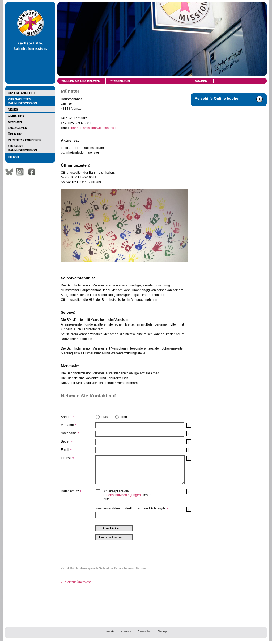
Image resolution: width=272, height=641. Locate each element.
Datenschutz (145, 631)
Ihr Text (66, 458)
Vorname (67, 425)
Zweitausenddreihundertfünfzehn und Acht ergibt (131, 508)
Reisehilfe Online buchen (218, 98)
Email (65, 450)
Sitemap (162, 631)
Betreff (65, 441)
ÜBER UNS (15, 134)
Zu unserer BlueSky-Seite (10, 172)
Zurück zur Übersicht (76, 582)
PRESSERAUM (120, 80)
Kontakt (110, 631)
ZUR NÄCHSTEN (22, 101)
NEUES (13, 109)
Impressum (126, 631)
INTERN (13, 156)
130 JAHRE (22, 148)
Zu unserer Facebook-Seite (33, 172)
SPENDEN (15, 121)
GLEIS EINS (16, 115)
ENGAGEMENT (18, 127)
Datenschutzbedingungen (122, 495)
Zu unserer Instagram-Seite (21, 172)
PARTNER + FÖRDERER (24, 140)
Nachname (69, 433)
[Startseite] (30, 82)
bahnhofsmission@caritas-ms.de (94, 128)
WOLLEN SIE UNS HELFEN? (81, 80)
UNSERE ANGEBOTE (22, 93)
